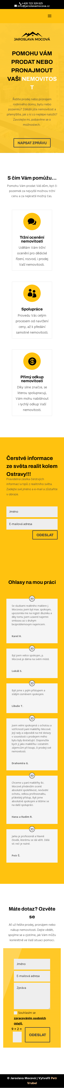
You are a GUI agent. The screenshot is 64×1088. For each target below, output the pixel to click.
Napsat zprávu (32, 143)
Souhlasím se (30, 1018)
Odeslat (45, 535)
